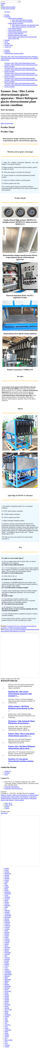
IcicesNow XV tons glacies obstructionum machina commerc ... (21, 761)
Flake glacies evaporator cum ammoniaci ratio (25, 25)
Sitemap (9, 795)
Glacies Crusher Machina (15, 33)
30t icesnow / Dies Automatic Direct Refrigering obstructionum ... (21, 722)
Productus (7, 16)
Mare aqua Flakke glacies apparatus (22, 21)
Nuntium (7, 40)
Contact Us (7, 47)
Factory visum (8, 45)
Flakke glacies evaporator (15, 23)
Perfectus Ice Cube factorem (20, 798)
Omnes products (19, 800)
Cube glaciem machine (15, 30)
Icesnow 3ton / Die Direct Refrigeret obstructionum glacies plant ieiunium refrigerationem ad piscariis (20, 630)
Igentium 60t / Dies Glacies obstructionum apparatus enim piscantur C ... (20, 694)
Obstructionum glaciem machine (17, 32)
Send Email (4, 813)
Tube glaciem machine (14, 28)
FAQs (6, 42)
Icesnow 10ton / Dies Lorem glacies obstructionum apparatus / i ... (21, 735)
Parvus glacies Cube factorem (19, 796)
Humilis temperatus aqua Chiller (17, 35)
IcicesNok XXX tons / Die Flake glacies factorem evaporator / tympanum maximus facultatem (18, 627)
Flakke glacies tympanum (19, 795)
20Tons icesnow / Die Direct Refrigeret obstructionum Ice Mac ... (21, 708)
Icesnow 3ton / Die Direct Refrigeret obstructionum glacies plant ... (21, 747)
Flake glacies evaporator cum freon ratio (23, 26)
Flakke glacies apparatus (15, 18)
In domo (6, 15)
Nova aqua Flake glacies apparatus (22, 20)
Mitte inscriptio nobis (7, 123)
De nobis (7, 43)
